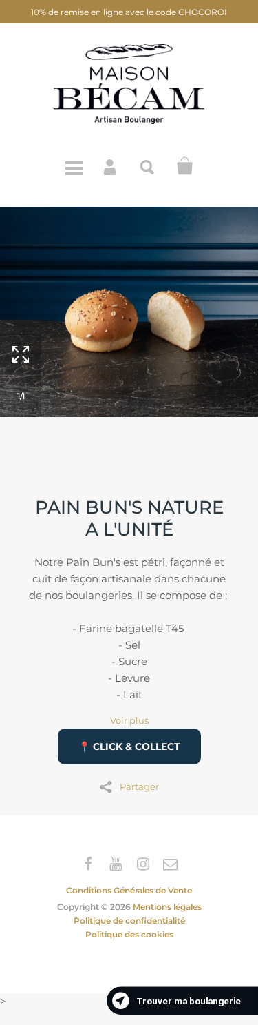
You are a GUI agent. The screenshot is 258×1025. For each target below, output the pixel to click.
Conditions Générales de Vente (129, 890)
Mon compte (110, 166)
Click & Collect (185, 166)
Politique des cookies (129, 934)
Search (148, 166)
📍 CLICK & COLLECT (129, 746)
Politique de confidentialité (129, 920)
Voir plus (129, 720)
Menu (73, 166)
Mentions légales (167, 907)
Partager (139, 786)
